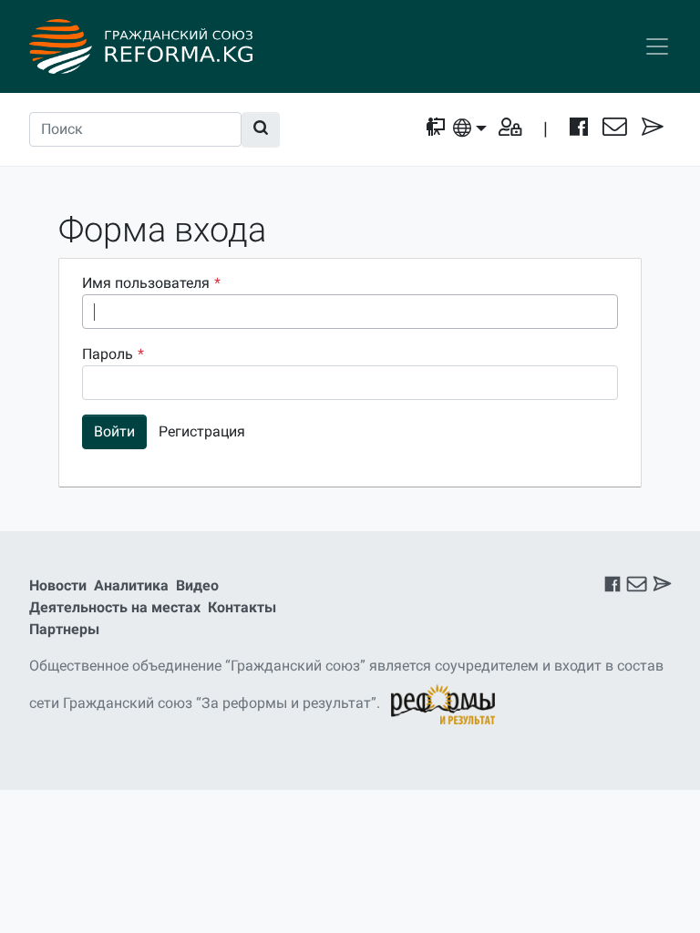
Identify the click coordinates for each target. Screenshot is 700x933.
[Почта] (614, 128)
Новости (58, 585)
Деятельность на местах (115, 607)
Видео (197, 585)
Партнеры (64, 629)
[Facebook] (579, 128)
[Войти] (510, 128)
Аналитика (131, 585)
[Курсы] (436, 128)
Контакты (242, 607)
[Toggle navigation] (657, 46)
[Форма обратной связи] (653, 128)
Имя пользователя (151, 283)
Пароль (113, 354)
